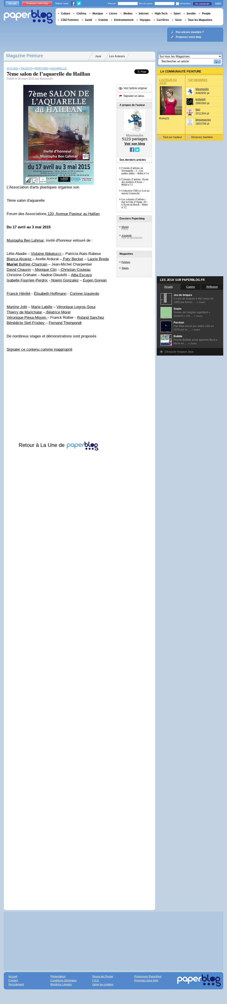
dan (198, 109)
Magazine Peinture (24, 55)
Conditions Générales (63, 980)
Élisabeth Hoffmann (50, 294)
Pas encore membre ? (190, 32)
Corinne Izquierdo (84, 294)
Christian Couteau (75, 270)
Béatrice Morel (57, 312)
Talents (125, 268)
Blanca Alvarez (20, 259)
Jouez (202, 302)
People (206, 13)
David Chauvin (19, 270)
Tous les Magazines (200, 20)
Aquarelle (126, 235)
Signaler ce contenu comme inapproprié (39, 349)
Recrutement (16, 984)
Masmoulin (202, 89)
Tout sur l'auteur (172, 137)
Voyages (145, 20)
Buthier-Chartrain (27, 264)
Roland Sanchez (90, 317)
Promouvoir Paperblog (147, 976)
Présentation (58, 976)
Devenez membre (202, 137)
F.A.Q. (95, 980)
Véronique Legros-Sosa (76, 307)
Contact (13, 980)
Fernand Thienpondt (65, 323)
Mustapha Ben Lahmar (25, 240)
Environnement (123, 20)
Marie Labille (41, 307)
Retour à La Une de (42, 445)
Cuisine (103, 20)
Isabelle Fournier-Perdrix (27, 280)
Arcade (168, 286)
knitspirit (200, 99)
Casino (190, 286)
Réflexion (212, 286)
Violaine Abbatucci (46, 254)
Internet (144, 13)
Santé (88, 20)
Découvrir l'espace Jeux (179, 351)
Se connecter (202, 3)
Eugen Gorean (95, 280)
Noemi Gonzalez (64, 280)
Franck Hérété (18, 294)
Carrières (163, 20)
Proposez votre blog (37, 3)
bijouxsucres (203, 119)
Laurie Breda (98, 259)
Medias (128, 13)
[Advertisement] (58, 676)
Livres (113, 13)
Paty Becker (72, 259)
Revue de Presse (102, 976)
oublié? (218, 3)
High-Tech (161, 13)
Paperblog (28, 17)
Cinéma (81, 13)
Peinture (125, 262)
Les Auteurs (117, 56)
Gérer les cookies (102, 984)
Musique (97, 13)
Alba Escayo (81, 275)
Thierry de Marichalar (24, 312)
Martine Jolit (17, 307)
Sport (177, 13)
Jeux (98, 56)
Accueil (12, 3)
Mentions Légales (61, 984)
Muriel (125, 226)
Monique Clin (45, 270)
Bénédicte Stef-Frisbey (26, 323)
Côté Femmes (70, 20)
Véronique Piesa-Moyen (27, 317)
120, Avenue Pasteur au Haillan (73, 214)
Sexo (178, 20)
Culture (65, 13)
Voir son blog (134, 143)
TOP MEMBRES (197, 80)
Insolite (191, 13)
